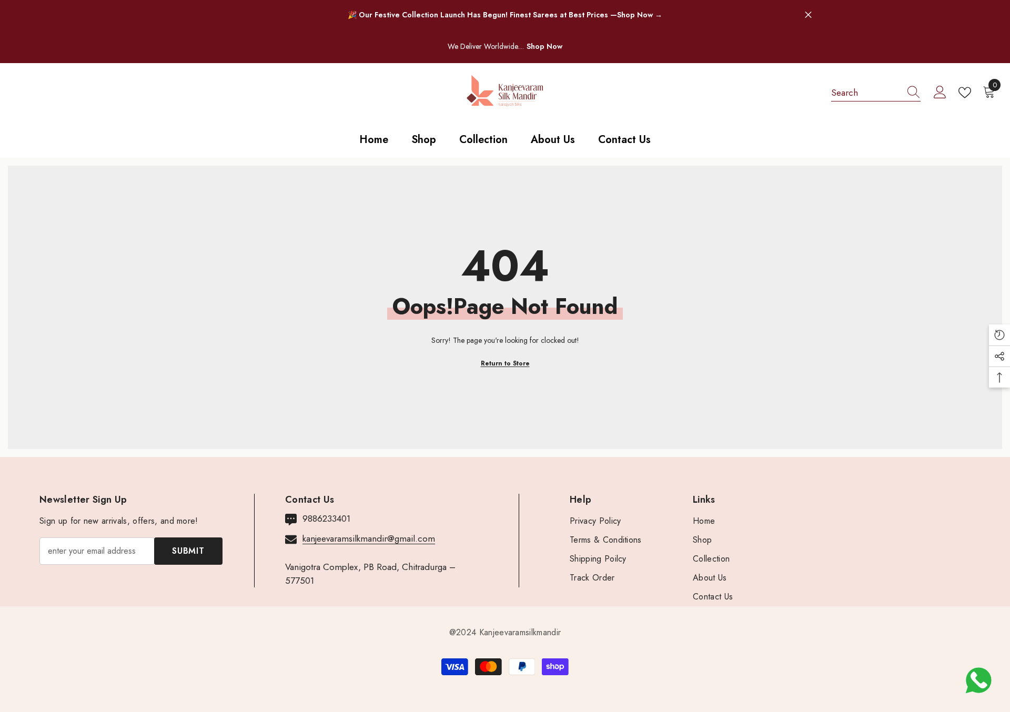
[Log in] (940, 92)
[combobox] (866, 92)
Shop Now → (639, 14)
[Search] (876, 92)
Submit (188, 551)
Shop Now (544, 46)
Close (808, 15)
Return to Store (505, 363)
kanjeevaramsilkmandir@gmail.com (368, 538)
